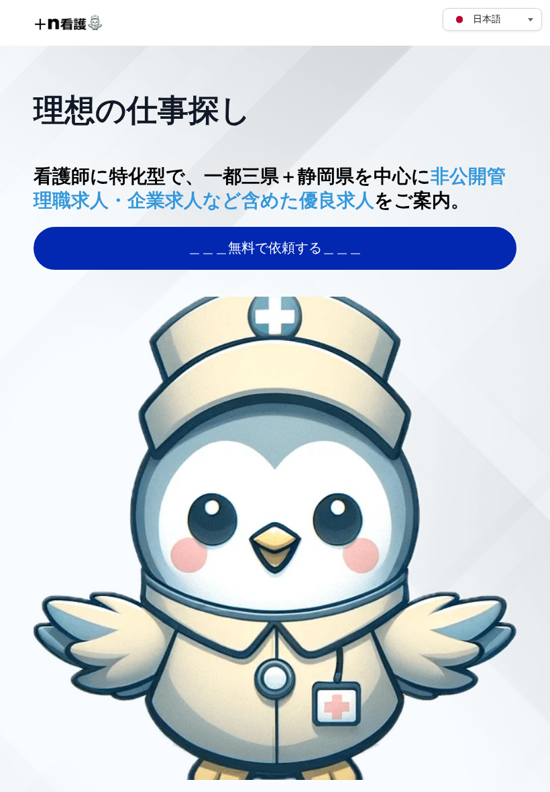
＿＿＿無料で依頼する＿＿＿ (275, 248)
